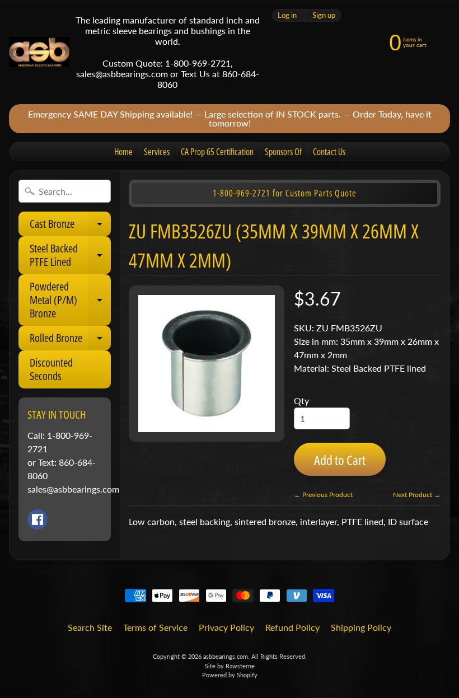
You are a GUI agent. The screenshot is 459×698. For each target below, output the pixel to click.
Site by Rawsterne (230, 665)
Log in (287, 15)
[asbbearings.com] (39, 52)
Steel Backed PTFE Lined (70, 256)
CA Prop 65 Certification (217, 152)
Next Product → (417, 494)
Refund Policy (292, 627)
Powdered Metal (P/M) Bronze (70, 300)
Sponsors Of (283, 152)
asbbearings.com (225, 656)
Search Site (90, 627)
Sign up (323, 15)
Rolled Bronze (70, 340)
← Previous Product (323, 494)
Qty (301, 400)
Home (123, 152)
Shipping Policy (361, 627)
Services (157, 152)
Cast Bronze (70, 226)
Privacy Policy (226, 627)
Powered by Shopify (229, 674)
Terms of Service (155, 627)
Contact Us (329, 152)
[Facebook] (37, 519)
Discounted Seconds (51, 369)
